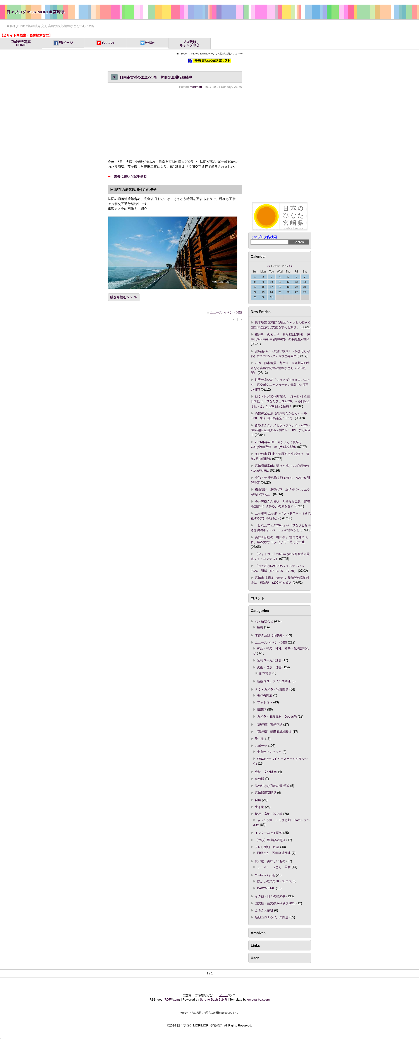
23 (263, 292)
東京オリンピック (269, 752)
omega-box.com (258, 999)
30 (263, 297)
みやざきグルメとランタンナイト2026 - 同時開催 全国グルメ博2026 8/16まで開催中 (281, 430)
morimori (196, 86)
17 (271, 287)
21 (304, 287)
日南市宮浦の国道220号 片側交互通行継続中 (152, 77)
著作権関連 (264, 695)
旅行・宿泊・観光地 (268, 814)
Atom (175, 999)
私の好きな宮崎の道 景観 (272, 786)
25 (279, 292)
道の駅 (259, 779)
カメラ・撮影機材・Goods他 (277, 716)
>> (291, 266)
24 (271, 292)
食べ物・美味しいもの (270, 861)
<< (268, 266)
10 (271, 282)
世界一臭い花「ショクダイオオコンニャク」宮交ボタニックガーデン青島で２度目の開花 (280, 384)
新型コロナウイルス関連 (274, 681)
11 (279, 282)
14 (304, 282)
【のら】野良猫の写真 (270, 840)
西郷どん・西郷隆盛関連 (274, 853)
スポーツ (261, 745)
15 (255, 287)
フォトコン (264, 702)
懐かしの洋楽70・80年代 (274, 881)
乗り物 (259, 738)
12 (288, 282)
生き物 (259, 807)
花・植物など (264, 621)
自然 (258, 800)
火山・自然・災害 (269, 667)
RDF (168, 999)
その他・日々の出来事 (270, 896)
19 (288, 287)
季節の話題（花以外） (270, 635)
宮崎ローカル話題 (269, 660)
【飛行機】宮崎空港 (268, 724)
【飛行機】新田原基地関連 (273, 731)
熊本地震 (265, 673)
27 (296, 292)
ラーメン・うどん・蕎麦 (274, 867)
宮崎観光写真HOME (21, 43)
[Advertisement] (175, 123)
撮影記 (261, 709)
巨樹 (260, 627)
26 (288, 292)
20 (296, 287)
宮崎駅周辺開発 (265, 792)
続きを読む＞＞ (121, 297)
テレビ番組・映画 (267, 847)
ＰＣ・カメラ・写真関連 (271, 689)
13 (296, 282)
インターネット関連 (268, 833)
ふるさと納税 (264, 910)
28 (304, 292)
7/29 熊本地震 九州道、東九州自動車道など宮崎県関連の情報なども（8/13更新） (280, 367)
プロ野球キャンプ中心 (189, 43)
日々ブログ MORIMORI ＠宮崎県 (36, 12)
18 (279, 287)
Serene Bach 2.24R (213, 999)
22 (255, 292)
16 (263, 287)
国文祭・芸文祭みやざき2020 (275, 903)
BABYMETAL (266, 888)
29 (255, 297)
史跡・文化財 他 (266, 772)
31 (271, 297)
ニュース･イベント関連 (226, 312)
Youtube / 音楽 (265, 875)
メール (223, 995)
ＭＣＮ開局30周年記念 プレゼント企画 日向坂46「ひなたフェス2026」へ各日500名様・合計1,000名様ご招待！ (280, 401)
